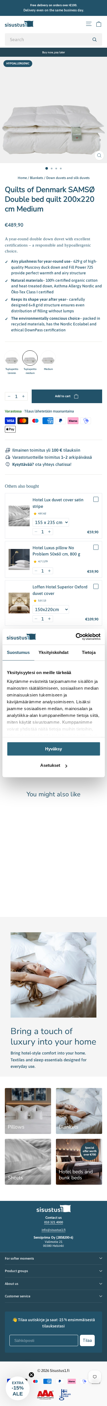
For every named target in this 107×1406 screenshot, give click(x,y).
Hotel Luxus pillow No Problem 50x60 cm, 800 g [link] (56, 551)
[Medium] (48, 358)
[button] (36, 532)
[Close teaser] (31, 1375)
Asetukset (50, 765)
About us (11, 1283)
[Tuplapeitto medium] (30, 358)
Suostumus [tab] (18, 652)
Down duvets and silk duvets (68, 178)
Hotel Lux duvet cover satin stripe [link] (58, 503)
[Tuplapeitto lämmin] (12, 358)
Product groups (16, 1271)
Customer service (17, 1296)
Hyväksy (53, 748)
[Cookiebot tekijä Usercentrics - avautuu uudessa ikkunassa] (76, 636)
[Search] (94, 39)
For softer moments (19, 1258)
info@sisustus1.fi (54, 1230)
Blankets (36, 178)
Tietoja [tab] (89, 652)
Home (22, 178)
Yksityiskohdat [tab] (53, 652)
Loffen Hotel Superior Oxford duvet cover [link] (60, 590)
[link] (19, 516)
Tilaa (87, 1340)
